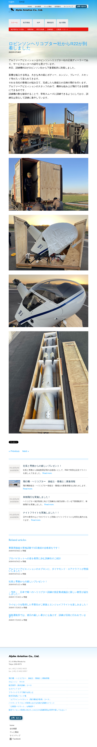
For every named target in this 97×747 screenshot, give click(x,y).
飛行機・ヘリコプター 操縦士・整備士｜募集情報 (49, 481)
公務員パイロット (62, 29)
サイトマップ (68, 6)
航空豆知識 (40, 29)
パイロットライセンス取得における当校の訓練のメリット (32, 703)
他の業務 (62, 22)
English (11, 2)
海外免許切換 (49, 33)
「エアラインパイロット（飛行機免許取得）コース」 (30, 699)
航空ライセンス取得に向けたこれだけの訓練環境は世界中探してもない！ (38, 710)
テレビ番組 (48, 6)
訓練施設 (50, 29)
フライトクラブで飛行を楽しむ (21, 692)
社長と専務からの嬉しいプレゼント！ (42, 466)
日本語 (22, 2)
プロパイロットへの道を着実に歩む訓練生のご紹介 (35, 558)
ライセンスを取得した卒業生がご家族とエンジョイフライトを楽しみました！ (48, 604)
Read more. (47, 473)
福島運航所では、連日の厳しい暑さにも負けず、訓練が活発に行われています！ (47, 616)
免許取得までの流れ (17, 29)
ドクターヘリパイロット (18, 33)
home (12, 725)
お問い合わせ (81, 6)
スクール (14, 22)
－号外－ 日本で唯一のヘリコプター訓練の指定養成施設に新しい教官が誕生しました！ (48, 593)
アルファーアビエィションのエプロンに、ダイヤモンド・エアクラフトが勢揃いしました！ (48, 570)
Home (30, 6)
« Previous (14, 451)
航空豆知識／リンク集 (17, 696)
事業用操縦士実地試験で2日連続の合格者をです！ (34, 548)
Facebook (17, 739)
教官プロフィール (36, 33)
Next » (25, 451)
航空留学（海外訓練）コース (20, 685)
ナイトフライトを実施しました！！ (41, 512)
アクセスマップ (62, 33)
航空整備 (26, 22)
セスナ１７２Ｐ (15, 689)
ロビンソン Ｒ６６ (17, 682)
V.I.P (38, 22)
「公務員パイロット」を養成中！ (22, 706)
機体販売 (50, 22)
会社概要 (38, 6)
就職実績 (30, 29)
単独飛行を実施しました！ (36, 497)
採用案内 (58, 6)
